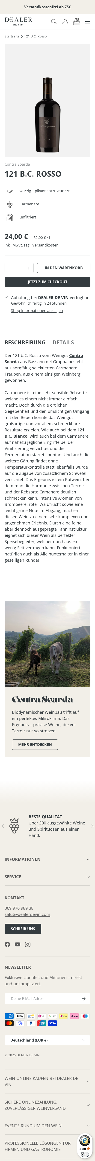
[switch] (85, 1154)
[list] (47, 100)
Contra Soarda (17, 164)
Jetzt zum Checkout (47, 281)
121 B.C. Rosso (35, 36)
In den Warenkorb (64, 267)
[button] (77, 21)
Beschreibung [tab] (25, 342)
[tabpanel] (47, 457)
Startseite (12, 36)
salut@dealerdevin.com (27, 914)
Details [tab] (63, 342)
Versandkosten (45, 245)
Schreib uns (23, 928)
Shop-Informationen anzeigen (37, 310)
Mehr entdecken (35, 744)
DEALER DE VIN (28, 1055)
